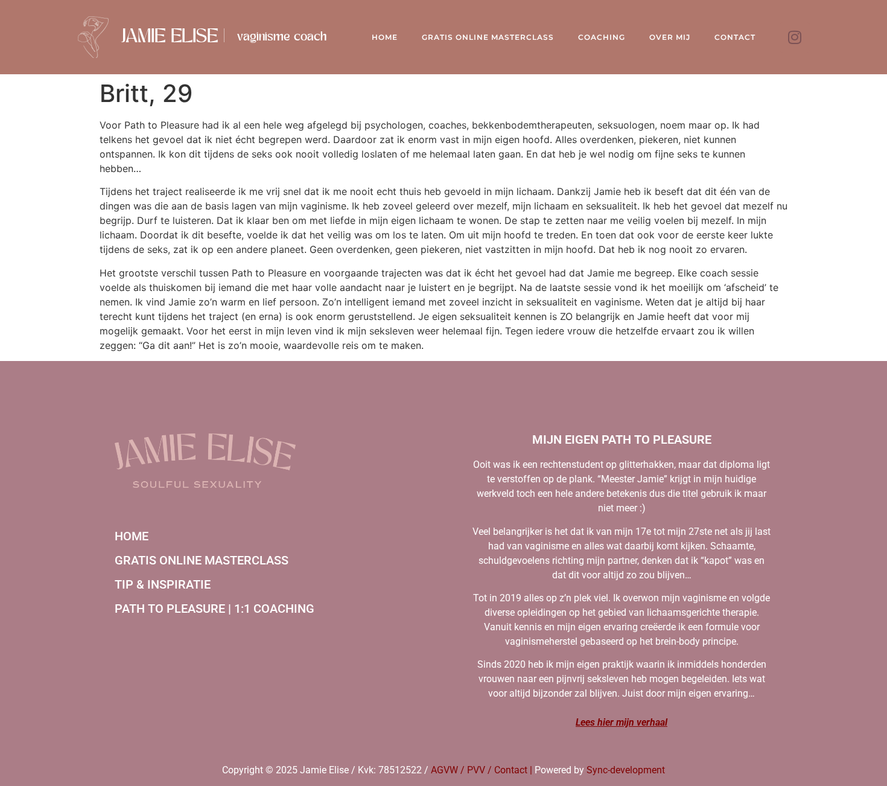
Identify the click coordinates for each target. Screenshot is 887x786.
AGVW (444, 770)
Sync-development (626, 770)
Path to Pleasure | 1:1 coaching (214, 608)
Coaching (601, 37)
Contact (734, 37)
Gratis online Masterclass (488, 37)
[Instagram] (795, 37)
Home (385, 37)
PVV (476, 770)
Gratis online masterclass (201, 560)
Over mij (669, 37)
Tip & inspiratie (163, 584)
